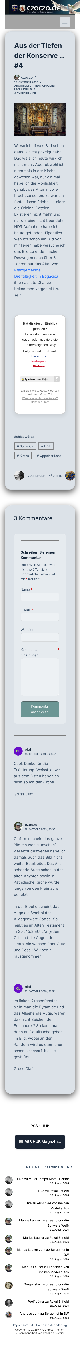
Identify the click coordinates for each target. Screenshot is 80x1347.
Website (27, 630)
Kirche (23, 456)
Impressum (20, 1325)
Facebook (38, 356)
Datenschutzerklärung (51, 1325)
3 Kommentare (25, 92)
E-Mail (27, 610)
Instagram (38, 361)
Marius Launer (29, 1220)
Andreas (26, 1313)
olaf (28, 749)
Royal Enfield (59, 1191)
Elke (20, 1179)
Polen (27, 89)
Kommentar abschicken (40, 709)
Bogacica (25, 446)
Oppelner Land (49, 456)
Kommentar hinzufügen (40, 652)
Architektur (23, 85)
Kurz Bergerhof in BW (53, 1313)
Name (26, 589)
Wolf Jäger (36, 1301)
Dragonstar (32, 1284)
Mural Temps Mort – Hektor (49, 1179)
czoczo (31, 824)
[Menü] (65, 22)
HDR (38, 85)
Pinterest (40, 366)
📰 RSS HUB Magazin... (40, 1141)
